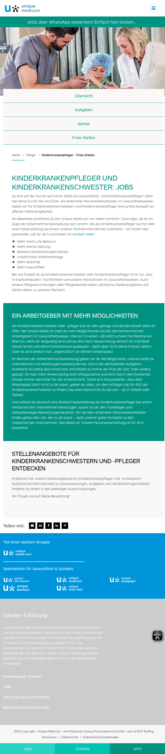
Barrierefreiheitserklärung (26, 707)
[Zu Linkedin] (56, 525)
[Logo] (21, 7)
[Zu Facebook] (48, 525)
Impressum (49, 737)
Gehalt (84, 123)
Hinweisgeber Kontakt (22, 676)
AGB (7, 686)
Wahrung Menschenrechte (26, 697)
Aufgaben (84, 109)
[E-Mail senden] (32, 525)
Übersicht (84, 95)
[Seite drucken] (40, 525)
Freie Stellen (83, 137)
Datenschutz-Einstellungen (101, 737)
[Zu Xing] (65, 525)
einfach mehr (83, 234)
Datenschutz (69, 737)
